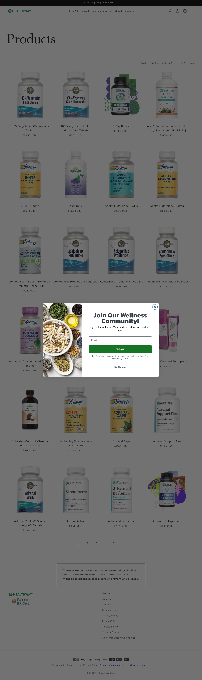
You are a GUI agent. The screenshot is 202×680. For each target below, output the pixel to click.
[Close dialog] (154, 306)
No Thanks (120, 367)
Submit (120, 349)
